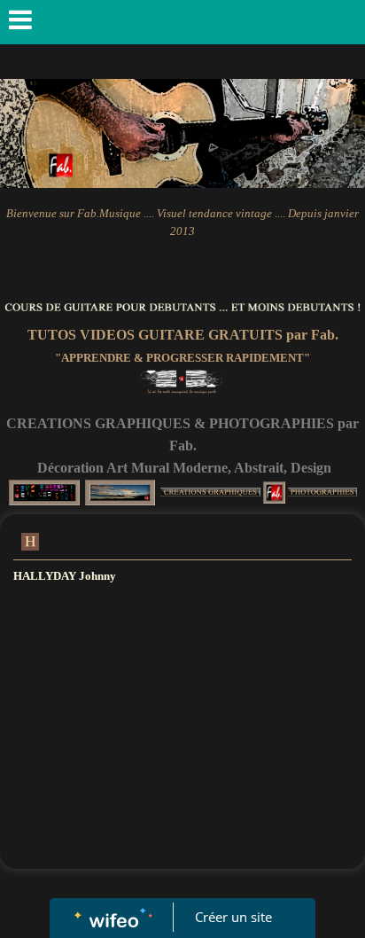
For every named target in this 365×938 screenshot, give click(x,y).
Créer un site (233, 917)
